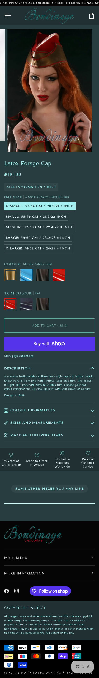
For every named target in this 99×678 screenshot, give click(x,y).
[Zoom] (17, 142)
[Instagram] (16, 591)
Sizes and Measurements (37, 422)
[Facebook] (6, 591)
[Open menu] (12, 15)
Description (17, 368)
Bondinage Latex (26, 673)
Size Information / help (31, 187)
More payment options (19, 356)
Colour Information (32, 410)
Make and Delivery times (36, 435)
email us (41, 389)
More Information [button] (24, 573)
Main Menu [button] (15, 558)
